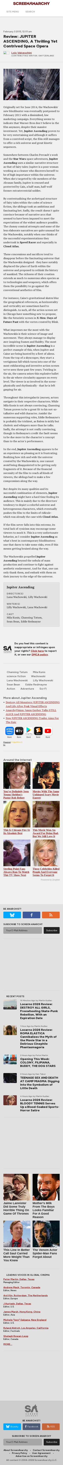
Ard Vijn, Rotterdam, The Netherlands (25, 1295)
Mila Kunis (39, 672)
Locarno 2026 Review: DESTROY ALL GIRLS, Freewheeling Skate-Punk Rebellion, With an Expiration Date (39, 1011)
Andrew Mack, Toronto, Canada (21, 1287)
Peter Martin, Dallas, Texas (18, 1279)
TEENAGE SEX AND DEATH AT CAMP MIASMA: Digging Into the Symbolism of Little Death (39, 1083)
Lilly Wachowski (43, 680)
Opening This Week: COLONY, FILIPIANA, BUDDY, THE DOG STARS (38, 1062)
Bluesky (14, 1426)
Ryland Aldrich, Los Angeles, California (25, 1328)
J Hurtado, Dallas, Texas (17, 1303)
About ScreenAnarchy (16, 1450)
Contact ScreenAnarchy (46, 1450)
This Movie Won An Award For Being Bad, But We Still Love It (46, 833)
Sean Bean (13, 684)
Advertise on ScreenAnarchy (31, 1456)
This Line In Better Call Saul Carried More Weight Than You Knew (16, 1255)
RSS (52, 1426)
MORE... (7, 1344)
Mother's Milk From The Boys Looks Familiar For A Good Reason (44, 1210)
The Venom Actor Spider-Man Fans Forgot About (45, 1253)
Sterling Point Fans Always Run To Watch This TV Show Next (16, 872)
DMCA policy (40, 654)
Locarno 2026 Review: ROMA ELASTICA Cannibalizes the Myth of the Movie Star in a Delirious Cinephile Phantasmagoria (38, 1038)
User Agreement (41, 1453)
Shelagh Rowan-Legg (15, 1336)
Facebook (33, 1426)
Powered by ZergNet (50, 880)
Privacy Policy (19, 1453)
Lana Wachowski (17, 680)
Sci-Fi (43, 688)
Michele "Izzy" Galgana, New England (24, 1319)
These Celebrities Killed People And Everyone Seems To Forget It (46, 872)
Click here (37, 650)
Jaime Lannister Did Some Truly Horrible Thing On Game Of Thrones (16, 1208)
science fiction (16, 676)
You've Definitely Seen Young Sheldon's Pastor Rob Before (16, 794)
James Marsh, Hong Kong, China (21, 1311)
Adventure (27, 688)
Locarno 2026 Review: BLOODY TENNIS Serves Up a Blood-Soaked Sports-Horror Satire (39, 1105)
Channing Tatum (17, 672)
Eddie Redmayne (36, 684)
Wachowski (38, 676)
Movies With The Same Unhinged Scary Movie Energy (46, 794)
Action (11, 688)
